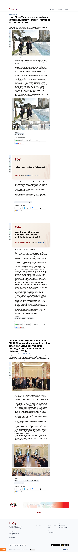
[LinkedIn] (23, 545)
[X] (15, 545)
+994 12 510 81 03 (12, 536)
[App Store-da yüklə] (55, 545)
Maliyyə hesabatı (51, 532)
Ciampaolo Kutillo (18, 202)
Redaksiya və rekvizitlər (52, 525)
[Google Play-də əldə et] (65, 545)
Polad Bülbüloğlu (35, 480)
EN (63, 549)
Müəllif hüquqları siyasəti (63, 527)
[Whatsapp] (10, 545)
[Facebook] (13, 545)
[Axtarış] (50, 9)
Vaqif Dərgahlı (30, 318)
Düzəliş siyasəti (50, 530)
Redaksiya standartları (52, 529)
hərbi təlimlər (17, 318)
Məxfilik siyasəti (62, 525)
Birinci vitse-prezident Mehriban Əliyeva (22, 480)
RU (67, 549)
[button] (10, 31)
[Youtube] (18, 545)
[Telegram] (20, 545)
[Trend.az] (13, 9)
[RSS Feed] (25, 545)
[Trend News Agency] (12, 523)
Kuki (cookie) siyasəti (63, 529)
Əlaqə (49, 527)
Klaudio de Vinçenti (27, 202)
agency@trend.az (12, 537)
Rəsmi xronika (38, 525)
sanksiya (23, 318)
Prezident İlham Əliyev (19, 134)
